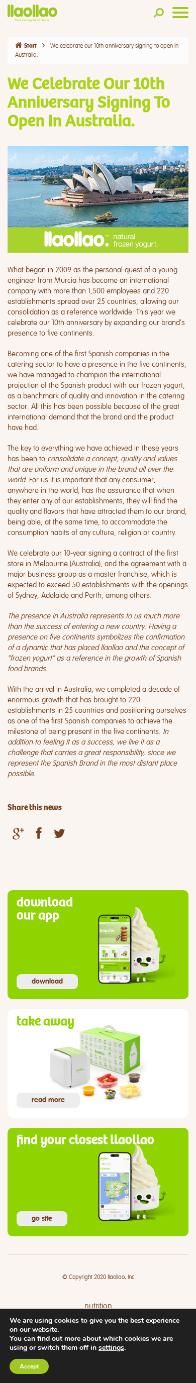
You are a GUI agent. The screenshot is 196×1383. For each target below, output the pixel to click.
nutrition (98, 1306)
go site (42, 1218)
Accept (29, 1366)
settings (111, 1347)
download (47, 981)
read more (48, 1100)
